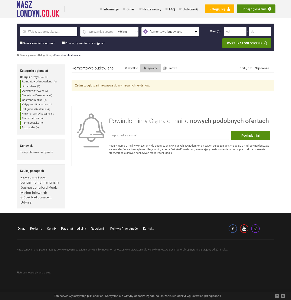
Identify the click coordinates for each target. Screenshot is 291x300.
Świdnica (26, 187)
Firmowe (171, 68)
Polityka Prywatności (124, 228)
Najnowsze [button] (262, 68)
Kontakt (148, 228)
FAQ (172, 9)
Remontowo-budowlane (67, 55)
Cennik (51, 228)
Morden (54, 188)
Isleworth (39, 193)
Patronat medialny (73, 228)
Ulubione (190, 9)
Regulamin (98, 228)
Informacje (111, 9)
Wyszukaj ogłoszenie (244, 43)
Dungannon (29, 182)
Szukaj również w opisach (39, 43)
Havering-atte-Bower (33, 177)
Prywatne (152, 68)
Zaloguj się (217, 9)
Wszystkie (131, 68)
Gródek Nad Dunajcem (36, 197)
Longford (40, 187)
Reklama (36, 228)
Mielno (25, 193)
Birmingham (49, 182)
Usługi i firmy (45, 55)
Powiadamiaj (250, 135)
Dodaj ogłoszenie (254, 9)
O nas (131, 9)
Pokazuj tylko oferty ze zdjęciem (85, 43)
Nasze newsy (152, 9)
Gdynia (26, 202)
